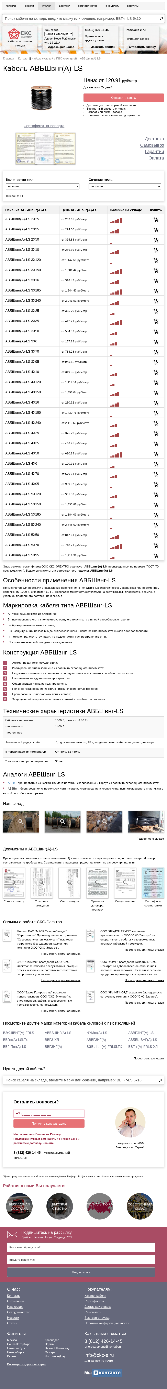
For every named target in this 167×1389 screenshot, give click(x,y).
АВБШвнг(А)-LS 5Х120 (23, 494)
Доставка (64, 6)
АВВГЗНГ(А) (96, 1040)
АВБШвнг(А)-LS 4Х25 (22, 433)
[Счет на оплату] (14, 883)
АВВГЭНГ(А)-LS (141, 1033)
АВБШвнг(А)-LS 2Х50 (22, 239)
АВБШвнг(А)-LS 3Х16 (22, 280)
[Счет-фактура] (69, 883)
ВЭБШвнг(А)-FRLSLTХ (104, 1047)
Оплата (156, 158)
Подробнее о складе (150, 838)
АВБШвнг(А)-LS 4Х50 (22, 453)
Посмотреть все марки (149, 1058)
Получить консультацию (49, 1123)
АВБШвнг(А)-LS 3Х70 (22, 351)
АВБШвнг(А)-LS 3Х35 (22, 321)
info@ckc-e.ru (136, 30)
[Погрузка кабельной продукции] (146, 822)
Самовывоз (152, 145)
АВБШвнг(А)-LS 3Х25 (22, 311)
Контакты (132, 6)
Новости (29, 6)
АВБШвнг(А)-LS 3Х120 (23, 260)
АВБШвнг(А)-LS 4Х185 (23, 413)
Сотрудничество (88, 6)
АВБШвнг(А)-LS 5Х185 (23, 514)
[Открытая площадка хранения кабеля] (21, 822)
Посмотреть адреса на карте (26, 1364)
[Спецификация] (125, 883)
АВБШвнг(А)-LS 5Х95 (22, 555)
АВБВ (11, 782)
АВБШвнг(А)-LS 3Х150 (23, 270)
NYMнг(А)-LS (97, 1033)
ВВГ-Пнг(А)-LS (14, 1047)
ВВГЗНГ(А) (53, 1047)
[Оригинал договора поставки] (97, 883)
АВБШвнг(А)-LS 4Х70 (22, 474)
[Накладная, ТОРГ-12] (42, 883)
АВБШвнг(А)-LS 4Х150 (23, 392)
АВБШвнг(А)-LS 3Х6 (21, 341)
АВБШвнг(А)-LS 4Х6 (21, 463)
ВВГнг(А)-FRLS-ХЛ (143, 1047)
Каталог (46, 6)
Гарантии (154, 151)
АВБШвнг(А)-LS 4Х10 (22, 372)
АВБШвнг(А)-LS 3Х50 (22, 331)
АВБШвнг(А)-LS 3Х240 (23, 300)
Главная (11, 6)
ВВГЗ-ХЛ (52, 1040)
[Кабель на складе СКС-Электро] (62, 822)
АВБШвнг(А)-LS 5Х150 (23, 504)
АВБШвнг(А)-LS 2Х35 (22, 229)
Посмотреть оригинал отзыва (60, 953)
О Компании (112, 6)
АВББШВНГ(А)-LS (142, 1040)
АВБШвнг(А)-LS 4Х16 (22, 402)
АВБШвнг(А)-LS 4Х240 (23, 423)
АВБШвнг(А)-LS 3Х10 (22, 250)
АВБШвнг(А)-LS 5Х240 (23, 525)
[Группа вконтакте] (103, 1372)
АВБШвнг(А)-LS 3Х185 (23, 290)
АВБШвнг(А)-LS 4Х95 (22, 484)
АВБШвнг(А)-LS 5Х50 (22, 535)
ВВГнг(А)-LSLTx (15, 1040)
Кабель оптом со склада (20, 43)
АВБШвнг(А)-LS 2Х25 (22, 219)
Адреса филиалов (61, 46)
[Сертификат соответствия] (153, 883)
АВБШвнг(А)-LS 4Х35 (22, 443)
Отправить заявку (142, 46)
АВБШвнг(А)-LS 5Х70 (22, 545)
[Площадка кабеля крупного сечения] (104, 822)
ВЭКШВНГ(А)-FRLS (18, 1033)
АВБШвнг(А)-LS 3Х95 (22, 362)
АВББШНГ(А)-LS (58, 1033)
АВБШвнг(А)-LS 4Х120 (23, 382)
